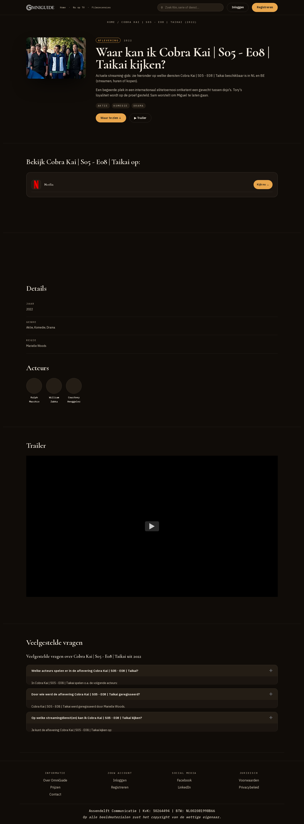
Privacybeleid (249, 787)
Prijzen (55, 787)
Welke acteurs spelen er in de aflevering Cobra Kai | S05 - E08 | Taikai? (84, 671)
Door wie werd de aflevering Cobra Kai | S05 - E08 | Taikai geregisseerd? (85, 694)
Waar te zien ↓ (111, 118)
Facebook (184, 780)
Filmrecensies (101, 7)
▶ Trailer (140, 118)
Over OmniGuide (55, 780)
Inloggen (238, 7)
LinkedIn (184, 787)
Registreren (265, 7)
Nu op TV (79, 7)
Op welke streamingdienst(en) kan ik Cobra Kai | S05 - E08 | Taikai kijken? (86, 718)
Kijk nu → (263, 184)
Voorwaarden (249, 780)
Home (63, 7)
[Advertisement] (152, 253)
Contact (55, 794)
